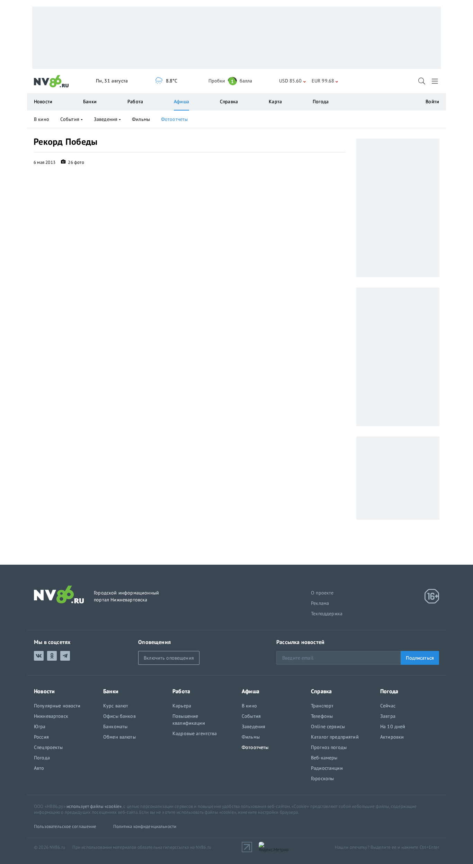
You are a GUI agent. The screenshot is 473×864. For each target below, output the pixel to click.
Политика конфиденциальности (145, 826)
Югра (40, 726)
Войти (432, 101)
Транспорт (322, 706)
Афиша (181, 101)
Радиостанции (327, 768)
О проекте (322, 593)
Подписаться (420, 658)
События (69, 119)
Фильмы (141, 119)
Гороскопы (322, 778)
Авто (39, 768)
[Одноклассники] (52, 656)
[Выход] (435, 81)
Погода (321, 101)
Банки (90, 101)
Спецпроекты (48, 747)
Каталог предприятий (335, 737)
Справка (229, 101)
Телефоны (322, 716)
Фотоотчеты (174, 119)
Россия (41, 737)
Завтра (387, 716)
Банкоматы (115, 726)
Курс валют (115, 706)
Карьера (181, 706)
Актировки (392, 737)
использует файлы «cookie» (94, 806)
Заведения (105, 119)
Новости (43, 101)
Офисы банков (119, 716)
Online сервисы (328, 726)
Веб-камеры (324, 758)
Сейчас (387, 706)
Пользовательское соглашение (65, 826)
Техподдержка (326, 613)
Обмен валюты (119, 737)
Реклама (320, 603)
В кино (41, 119)
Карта (275, 101)
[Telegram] (65, 656)
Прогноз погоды (329, 747)
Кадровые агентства (194, 733)
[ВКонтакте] (39, 656)
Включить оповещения (169, 658)
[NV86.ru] (51, 81)
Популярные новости (57, 706)
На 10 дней (392, 726)
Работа (135, 101)
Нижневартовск (51, 716)
